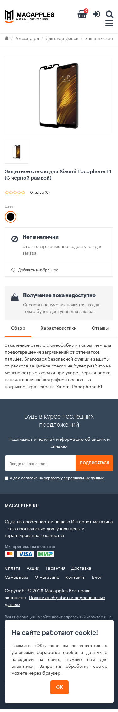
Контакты (75, 576)
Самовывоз (16, 576)
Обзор (18, 328)
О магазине (47, 576)
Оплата (12, 567)
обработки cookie (57, 651)
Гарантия (55, 567)
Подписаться (94, 463)
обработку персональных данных (74, 477)
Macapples (56, 590)
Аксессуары (27, 37)
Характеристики (58, 328)
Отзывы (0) (40, 192)
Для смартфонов (62, 37)
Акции (33, 567)
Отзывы (100, 328)
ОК (59, 687)
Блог (97, 576)
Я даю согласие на (56, 477)
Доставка (81, 567)
